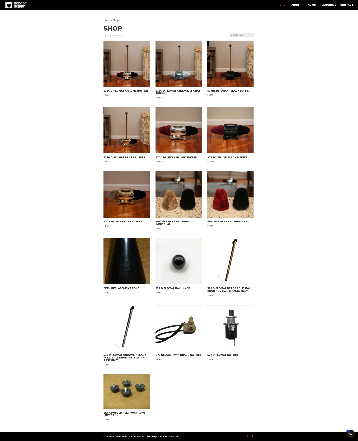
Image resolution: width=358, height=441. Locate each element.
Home (106, 20)
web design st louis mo (157, 436)
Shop (284, 5)
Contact (347, 5)
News (312, 5)
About (296, 5)
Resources (328, 5)
